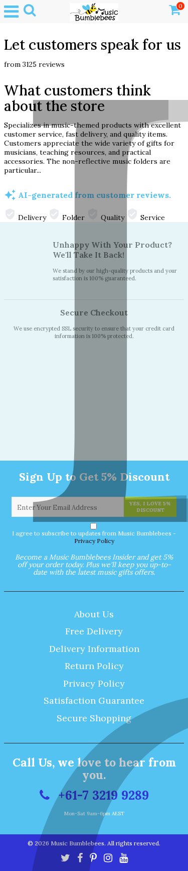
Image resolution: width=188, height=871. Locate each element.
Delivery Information (94, 649)
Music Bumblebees (77, 843)
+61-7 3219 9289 (102, 795)
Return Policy (94, 666)
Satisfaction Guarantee (94, 700)
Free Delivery (94, 631)
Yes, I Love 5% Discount (150, 506)
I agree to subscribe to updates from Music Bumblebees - (94, 537)
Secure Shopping (94, 718)
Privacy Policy (94, 541)
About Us (94, 614)
